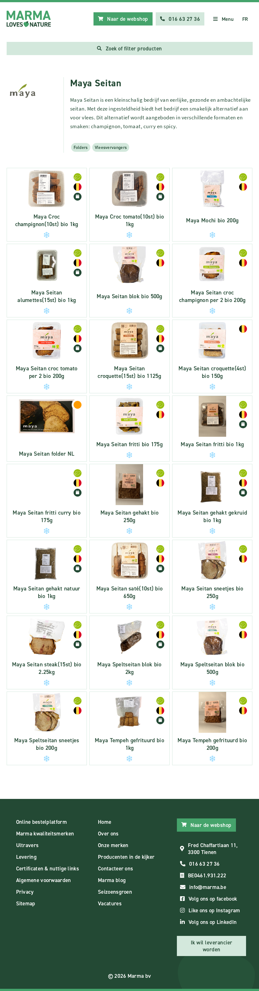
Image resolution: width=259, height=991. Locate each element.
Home (104, 821)
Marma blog (112, 880)
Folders (81, 147)
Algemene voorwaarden (43, 880)
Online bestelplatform (41, 821)
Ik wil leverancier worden (211, 946)
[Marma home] (29, 19)
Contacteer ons (115, 868)
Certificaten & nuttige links (47, 868)
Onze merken (113, 845)
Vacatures (110, 903)
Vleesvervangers (111, 147)
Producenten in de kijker (126, 856)
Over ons (108, 833)
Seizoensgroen (115, 891)
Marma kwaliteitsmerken (45, 833)
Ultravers (27, 845)
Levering (26, 856)
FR (245, 19)
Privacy (25, 891)
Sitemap (25, 903)
